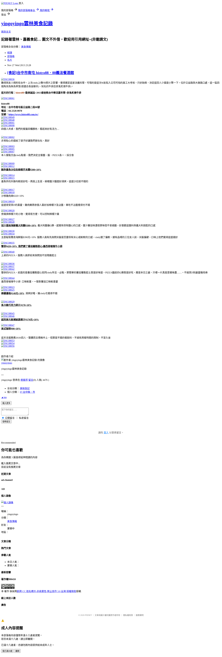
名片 (9, 60)
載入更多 (6, 403)
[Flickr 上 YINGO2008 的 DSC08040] (7, 252)
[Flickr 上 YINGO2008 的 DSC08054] (7, 343)
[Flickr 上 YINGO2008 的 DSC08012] (7, 166)
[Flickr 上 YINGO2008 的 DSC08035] (7, 243)
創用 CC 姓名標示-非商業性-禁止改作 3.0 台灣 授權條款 (46, 591)
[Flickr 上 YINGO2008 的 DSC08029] (7, 301)
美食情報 (26, 46)
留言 (30, 380)
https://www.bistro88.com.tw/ (23, 114)
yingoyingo (6, 363)
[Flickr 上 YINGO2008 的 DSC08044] (7, 278)
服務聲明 (140, 615)
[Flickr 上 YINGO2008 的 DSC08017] (7, 189)
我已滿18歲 (7, 651)
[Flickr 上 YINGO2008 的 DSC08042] (7, 269)
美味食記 (25, 388)
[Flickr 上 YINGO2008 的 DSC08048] (7, 120)
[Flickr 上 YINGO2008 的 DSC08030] (7, 231)
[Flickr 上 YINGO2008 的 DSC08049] (7, 117)
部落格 (10, 56)
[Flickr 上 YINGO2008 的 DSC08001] (7, 122)
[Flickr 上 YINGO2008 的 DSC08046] (7, 316)
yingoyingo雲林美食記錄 (27, 23)
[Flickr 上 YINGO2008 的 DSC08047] (7, 325)
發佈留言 (6, 421)
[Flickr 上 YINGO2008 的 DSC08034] (7, 233)
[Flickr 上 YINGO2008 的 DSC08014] (7, 175)
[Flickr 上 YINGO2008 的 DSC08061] (7, 98)
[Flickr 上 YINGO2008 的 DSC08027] (7, 219)
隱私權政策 (128, 615)
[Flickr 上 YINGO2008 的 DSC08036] (7, 79)
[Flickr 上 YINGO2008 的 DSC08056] (7, 346)
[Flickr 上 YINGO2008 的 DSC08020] (7, 210)
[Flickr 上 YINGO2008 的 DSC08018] (7, 192)
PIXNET (88, 615)
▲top (4, 397)
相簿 (9, 52)
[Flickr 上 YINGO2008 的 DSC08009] (7, 163)
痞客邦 (24, 380)
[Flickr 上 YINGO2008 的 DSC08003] (7, 146)
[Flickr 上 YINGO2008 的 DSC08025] (7, 290)
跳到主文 (6, 31)
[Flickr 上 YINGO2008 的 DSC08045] (7, 313)
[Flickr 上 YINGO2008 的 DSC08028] (7, 222)
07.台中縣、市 (27, 392)
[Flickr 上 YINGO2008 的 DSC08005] (7, 149)
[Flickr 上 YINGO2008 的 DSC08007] (7, 151)
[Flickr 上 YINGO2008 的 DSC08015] (7, 178)
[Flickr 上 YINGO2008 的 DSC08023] (7, 287)
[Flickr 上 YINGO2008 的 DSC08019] (7, 201)
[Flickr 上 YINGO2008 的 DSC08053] (7, 340)
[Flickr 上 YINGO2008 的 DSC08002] (7, 137)
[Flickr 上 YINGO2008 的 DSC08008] (7, 125)
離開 (17, 651)
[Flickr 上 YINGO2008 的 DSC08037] (7, 266)
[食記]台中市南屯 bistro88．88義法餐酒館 (40, 73)
